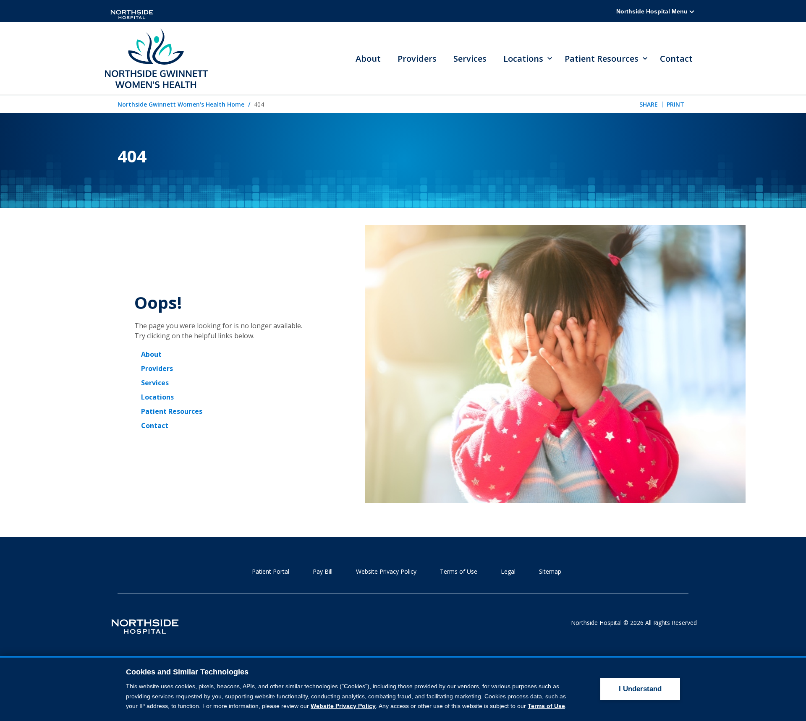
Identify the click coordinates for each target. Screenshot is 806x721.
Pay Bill (322, 571)
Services (470, 58)
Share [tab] (648, 104)
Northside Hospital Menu (652, 11)
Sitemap (550, 571)
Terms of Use (458, 571)
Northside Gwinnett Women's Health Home (181, 104)
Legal (508, 571)
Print (675, 104)
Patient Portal (270, 571)
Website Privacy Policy (386, 571)
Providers (417, 58)
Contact (676, 58)
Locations (157, 397)
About (368, 58)
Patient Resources (171, 411)
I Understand (640, 689)
